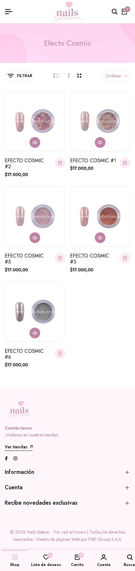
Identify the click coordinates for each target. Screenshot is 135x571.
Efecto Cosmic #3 (89, 259)
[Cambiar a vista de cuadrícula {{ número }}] (68, 75)
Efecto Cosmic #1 (93, 161)
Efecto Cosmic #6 (24, 354)
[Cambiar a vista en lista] (56, 75)
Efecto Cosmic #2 (24, 163)
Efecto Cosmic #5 (24, 259)
